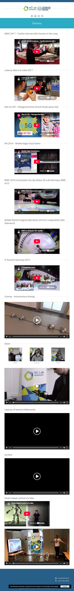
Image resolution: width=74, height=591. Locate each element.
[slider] (35, 336)
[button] (37, 320)
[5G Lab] (37, 8)
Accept (65, 586)
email (32, 16)
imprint (56, 586)
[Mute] (64, 336)
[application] (37, 320)
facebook (35, 16)
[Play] (7, 336)
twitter (39, 16)
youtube (42, 16)
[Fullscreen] (67, 336)
